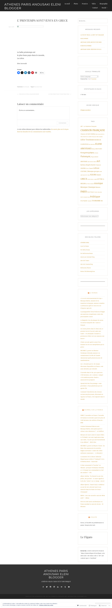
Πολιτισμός (85, 156)
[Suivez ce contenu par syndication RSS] (88, 293)
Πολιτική (96, 153)
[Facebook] (43, 587)
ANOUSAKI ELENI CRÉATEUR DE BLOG (90, 49)
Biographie (104, 3)
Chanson (98, 165)
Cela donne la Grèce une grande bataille (29, 94)
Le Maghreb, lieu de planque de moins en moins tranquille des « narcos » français (91, 322)
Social (104, 7)
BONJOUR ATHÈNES (85, 46)
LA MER (95, 179)
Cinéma (92, 134)
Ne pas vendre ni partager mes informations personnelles (66, 596)
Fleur (89, 175)
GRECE (83, 178)
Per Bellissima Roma (86, 253)
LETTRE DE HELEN (90, 183)
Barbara (83, 165)
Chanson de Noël (85, 134)
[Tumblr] (65, 587)
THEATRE (89, 201)
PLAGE (88, 197)
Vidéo (94, 3)
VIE (102, 201)
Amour (96, 157)
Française (94, 136)
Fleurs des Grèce (38, 86)
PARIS (83, 191)
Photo (76, 3)
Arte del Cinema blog (86, 264)
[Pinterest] (54, 587)
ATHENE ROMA (84, 242)
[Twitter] (46, 587)
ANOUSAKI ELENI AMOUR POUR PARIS (91, 42)
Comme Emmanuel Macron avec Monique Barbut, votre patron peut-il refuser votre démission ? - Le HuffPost (92, 429)
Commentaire (62, 123)
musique (98, 183)
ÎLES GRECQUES (92, 144)
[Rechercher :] (93, 21)
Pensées (85, 3)
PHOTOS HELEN (83, 197)
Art (98, 161)
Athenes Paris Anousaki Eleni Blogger (32, 6)
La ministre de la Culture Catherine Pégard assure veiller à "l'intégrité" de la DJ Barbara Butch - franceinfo (92, 459)
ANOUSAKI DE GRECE (92, 161)
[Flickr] (61, 587)
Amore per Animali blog (87, 257)
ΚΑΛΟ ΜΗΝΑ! (84, 38)
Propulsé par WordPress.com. (35, 596)
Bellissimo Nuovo (85, 268)
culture (96, 168)
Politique (95, 196)
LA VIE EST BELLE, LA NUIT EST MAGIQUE (92, 35)
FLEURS (93, 174)
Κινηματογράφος (87, 152)
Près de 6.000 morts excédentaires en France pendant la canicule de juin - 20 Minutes (91, 504)
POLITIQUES (83, 201)
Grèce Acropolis (99, 136)
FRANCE (99, 175)
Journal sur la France (93, 410)
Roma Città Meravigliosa (87, 271)
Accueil (67, 3)
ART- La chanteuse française (88, 126)
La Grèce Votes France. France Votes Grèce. (58, 94)
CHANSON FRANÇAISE (92, 130)
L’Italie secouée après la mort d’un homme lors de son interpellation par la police (92, 344)
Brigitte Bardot (91, 165)
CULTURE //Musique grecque (89, 171)
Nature (98, 187)
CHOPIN (82, 168)
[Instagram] (50, 587)
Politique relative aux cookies (46, 605)
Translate (93, 79)
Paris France (90, 192)
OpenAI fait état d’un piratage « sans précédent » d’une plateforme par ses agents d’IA (91, 386)
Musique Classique (87, 187)
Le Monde (94, 293)
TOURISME (96, 200)
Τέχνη (92, 157)
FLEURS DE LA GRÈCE (87, 136)
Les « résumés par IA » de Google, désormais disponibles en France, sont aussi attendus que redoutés (91, 366)
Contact (95, 7)
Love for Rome (84, 246)
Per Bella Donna (85, 250)
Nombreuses (26, 86)
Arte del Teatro (84, 260)
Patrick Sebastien (98, 192)
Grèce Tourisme (87, 139)
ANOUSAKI (83, 161)
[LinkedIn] (57, 587)
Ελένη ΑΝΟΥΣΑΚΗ (97, 149)
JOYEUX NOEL (90, 179)
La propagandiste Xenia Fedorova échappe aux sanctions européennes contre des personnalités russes (92, 314)
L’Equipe (93, 517)
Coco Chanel (89, 168)
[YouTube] (69, 587)
